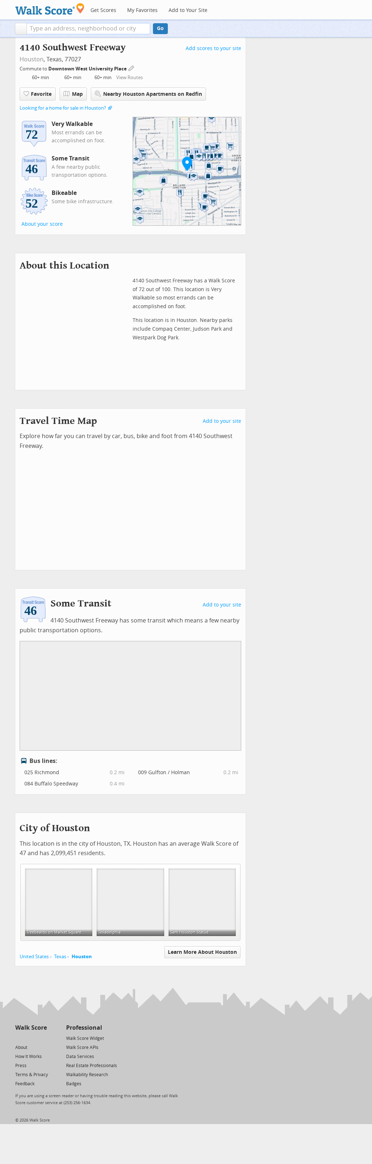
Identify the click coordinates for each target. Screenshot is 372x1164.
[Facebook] (31, 1038)
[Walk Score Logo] (50, 9)
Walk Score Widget (85, 1038)
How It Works (28, 1056)
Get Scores (103, 10)
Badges (73, 1083)
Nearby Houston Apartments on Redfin (152, 94)
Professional (84, 1027)
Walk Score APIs (82, 1047)
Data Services (80, 1056)
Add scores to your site (213, 48)
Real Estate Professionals (91, 1065)
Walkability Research (87, 1074)
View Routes (129, 77)
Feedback (25, 1083)
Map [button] (77, 94)
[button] (21, 28)
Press (21, 1065)
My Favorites (142, 10)
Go (160, 28)
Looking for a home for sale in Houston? (63, 108)
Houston (32, 59)
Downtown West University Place (88, 69)
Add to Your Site (188, 10)
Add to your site (222, 421)
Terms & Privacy (31, 1074)
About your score (42, 224)
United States (34, 956)
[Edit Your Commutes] (131, 67)
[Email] (42, 1038)
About (21, 1047)
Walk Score (31, 1027)
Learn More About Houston (202, 952)
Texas (60, 956)
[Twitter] (19, 1038)
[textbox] (88, 28)
